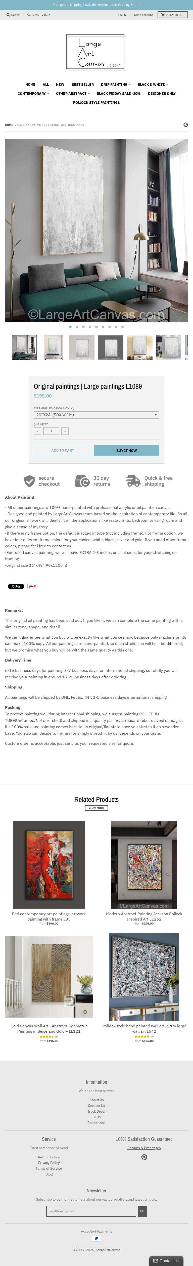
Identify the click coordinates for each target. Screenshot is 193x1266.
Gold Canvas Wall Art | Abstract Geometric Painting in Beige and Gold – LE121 (49, 1028)
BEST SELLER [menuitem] (83, 84)
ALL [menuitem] (46, 84)
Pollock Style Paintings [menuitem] (96, 102)
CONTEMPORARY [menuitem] (32, 93)
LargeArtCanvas (108, 1250)
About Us (96, 1100)
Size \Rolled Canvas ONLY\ (54, 408)
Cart (175, 15)
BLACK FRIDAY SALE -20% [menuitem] (119, 93)
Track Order (96, 1111)
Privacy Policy (49, 1162)
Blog (49, 1174)
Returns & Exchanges (144, 1148)
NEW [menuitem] (60, 84)
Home (9, 125)
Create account (142, 15)
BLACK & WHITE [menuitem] (151, 84)
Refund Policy (49, 1157)
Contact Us (96, 1105)
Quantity (41, 424)
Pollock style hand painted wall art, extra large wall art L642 (144, 1028)
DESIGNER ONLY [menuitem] (162, 93)
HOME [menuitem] (30, 84)
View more (96, 808)
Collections (96, 1122)
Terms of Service (49, 1168)
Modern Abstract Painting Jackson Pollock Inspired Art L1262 (144, 916)
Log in (122, 15)
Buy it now (126, 450)
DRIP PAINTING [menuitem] (114, 84)
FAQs (96, 1117)
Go (142, 1211)
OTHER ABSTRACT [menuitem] (71, 93)
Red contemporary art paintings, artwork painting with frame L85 (49, 916)
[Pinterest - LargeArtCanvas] (185, 124)
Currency (33, 14)
